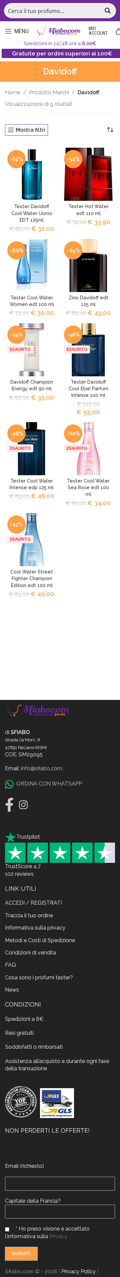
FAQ (10, 965)
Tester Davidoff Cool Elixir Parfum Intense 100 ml (88, 388)
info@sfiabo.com (41, 768)
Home (12, 92)
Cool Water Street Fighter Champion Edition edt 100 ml (31, 578)
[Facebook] (9, 805)
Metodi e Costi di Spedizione (40, 940)
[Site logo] (58, 31)
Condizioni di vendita (30, 952)
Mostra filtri (30, 130)
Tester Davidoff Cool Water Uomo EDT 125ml (31, 212)
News (12, 990)
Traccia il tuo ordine (29, 915)
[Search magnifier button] (108, 10)
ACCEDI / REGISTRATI (33, 903)
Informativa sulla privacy (35, 928)
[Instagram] (23, 805)
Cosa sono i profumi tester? (39, 977)
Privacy (58, 1236)
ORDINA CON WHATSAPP (49, 784)
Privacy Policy (78, 1271)
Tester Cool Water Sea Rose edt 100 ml (88, 487)
